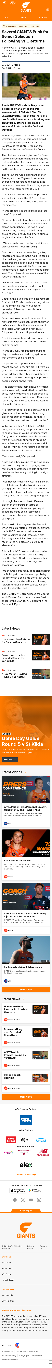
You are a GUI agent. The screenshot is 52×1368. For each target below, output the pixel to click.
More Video (26, 989)
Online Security (10, 1359)
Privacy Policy (30, 1247)
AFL (7, 17)
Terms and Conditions (27, 1351)
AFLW (23, 17)
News (14, 635)
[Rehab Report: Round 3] (26, 1081)
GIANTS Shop (8, 1301)
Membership (7, 1295)
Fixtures (43, 17)
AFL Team (6, 1262)
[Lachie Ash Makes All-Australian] (26, 960)
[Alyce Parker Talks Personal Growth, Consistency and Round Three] (26, 801)
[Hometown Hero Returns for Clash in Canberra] (26, 639)
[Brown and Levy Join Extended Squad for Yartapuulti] (26, 656)
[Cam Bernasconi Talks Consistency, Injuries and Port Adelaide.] (26, 908)
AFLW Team (7, 1268)
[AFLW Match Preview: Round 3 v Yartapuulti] (26, 674)
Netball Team (8, 1280)
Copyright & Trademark (30, 1355)
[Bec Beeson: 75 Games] (26, 854)
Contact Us (7, 1351)
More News (26, 1096)
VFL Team (6, 1274)
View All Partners (24, 1174)
